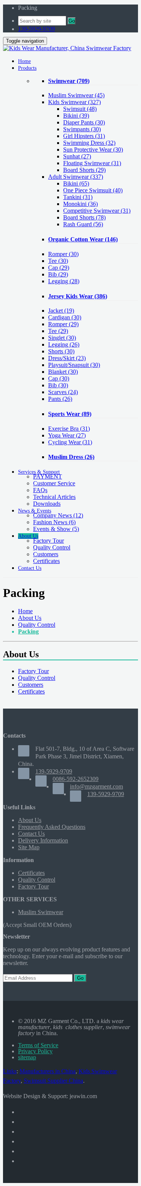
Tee (58, 261)
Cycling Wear (70, 442)
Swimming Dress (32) (89, 143)
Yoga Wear (67, 435)
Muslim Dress (71, 457)
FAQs (40, 490)
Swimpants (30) (82, 129)
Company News (58, 515)
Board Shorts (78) (84, 217)
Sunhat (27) (77, 156)
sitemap (27, 1057)
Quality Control (51, 547)
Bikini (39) (76, 115)
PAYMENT (47, 476)
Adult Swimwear (75, 176)
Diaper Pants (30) (84, 122)
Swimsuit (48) (80, 109)
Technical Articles (54, 497)
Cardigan (64, 317)
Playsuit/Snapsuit (74, 365)
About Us (29, 618)
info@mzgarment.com (96, 786)
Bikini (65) (76, 183)
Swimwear (68, 81)
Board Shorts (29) (84, 170)
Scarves (63, 392)
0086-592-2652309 (76, 779)
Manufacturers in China (48, 1071)
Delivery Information (43, 840)
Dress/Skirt (67, 358)
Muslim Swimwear (76, 95)
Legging (63, 281)
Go (71, 21)
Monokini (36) (80, 204)
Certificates (46, 561)
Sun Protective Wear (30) (93, 149)
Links (10, 1071)
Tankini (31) (77, 197)
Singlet (62, 337)
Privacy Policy (35, 1051)
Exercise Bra (69, 428)
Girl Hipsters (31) (84, 136)
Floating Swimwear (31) (92, 163)
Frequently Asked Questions (51, 827)
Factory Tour (48, 540)
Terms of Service (38, 1045)
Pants (60, 399)
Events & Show (56, 529)
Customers (45, 554)
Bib (58, 274)
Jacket (61, 310)
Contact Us (31, 833)
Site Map (28, 847)
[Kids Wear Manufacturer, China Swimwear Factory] (67, 48)
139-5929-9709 (36, 29)
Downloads (47, 503)
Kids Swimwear (74, 102)
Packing (28, 631)
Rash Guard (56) (83, 224)
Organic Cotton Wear (83, 239)
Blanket (63, 371)
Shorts (61, 351)
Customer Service (54, 483)
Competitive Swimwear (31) (96, 210)
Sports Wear (69, 414)
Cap (58, 267)
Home (25, 611)
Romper (63, 254)
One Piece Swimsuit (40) (93, 190)
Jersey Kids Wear (77, 296)
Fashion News (54, 522)
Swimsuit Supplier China (53, 1080)
